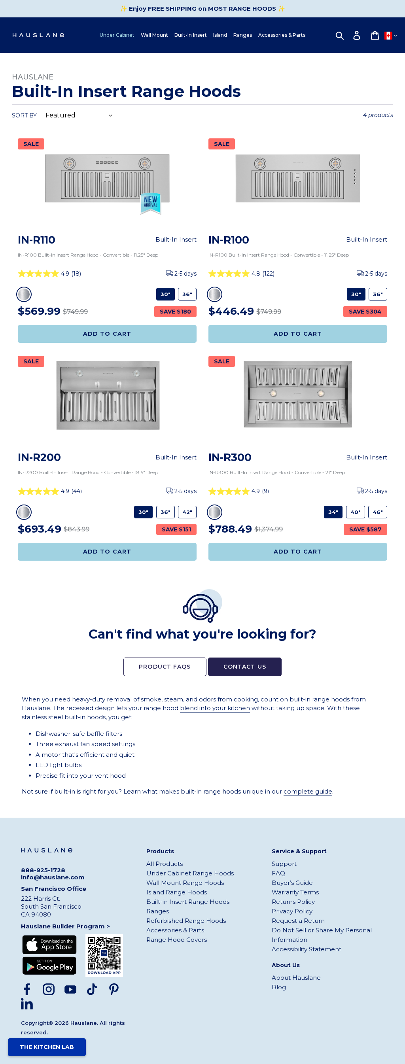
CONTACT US (244, 666)
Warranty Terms (295, 892)
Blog (279, 987)
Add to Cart (107, 333)
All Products (164, 863)
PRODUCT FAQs (165, 666)
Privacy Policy (292, 911)
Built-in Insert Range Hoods (187, 901)
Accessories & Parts (175, 930)
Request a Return (298, 920)
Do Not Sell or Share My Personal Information (322, 934)
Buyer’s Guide (292, 882)
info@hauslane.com (53, 877)
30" (165, 294)
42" (187, 512)
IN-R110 (36, 239)
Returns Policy (293, 901)
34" (333, 512)
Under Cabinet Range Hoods (190, 873)
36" (187, 294)
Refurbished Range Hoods (186, 920)
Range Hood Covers (176, 939)
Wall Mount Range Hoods (185, 882)
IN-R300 (230, 457)
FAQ (278, 873)
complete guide (308, 791)
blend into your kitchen (215, 708)
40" (355, 512)
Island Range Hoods (176, 892)
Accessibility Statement (306, 949)
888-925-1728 (43, 870)
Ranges (157, 911)
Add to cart (298, 333)
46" (378, 512)
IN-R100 (228, 239)
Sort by (24, 115)
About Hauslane (296, 977)
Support (284, 863)
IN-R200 (39, 457)
